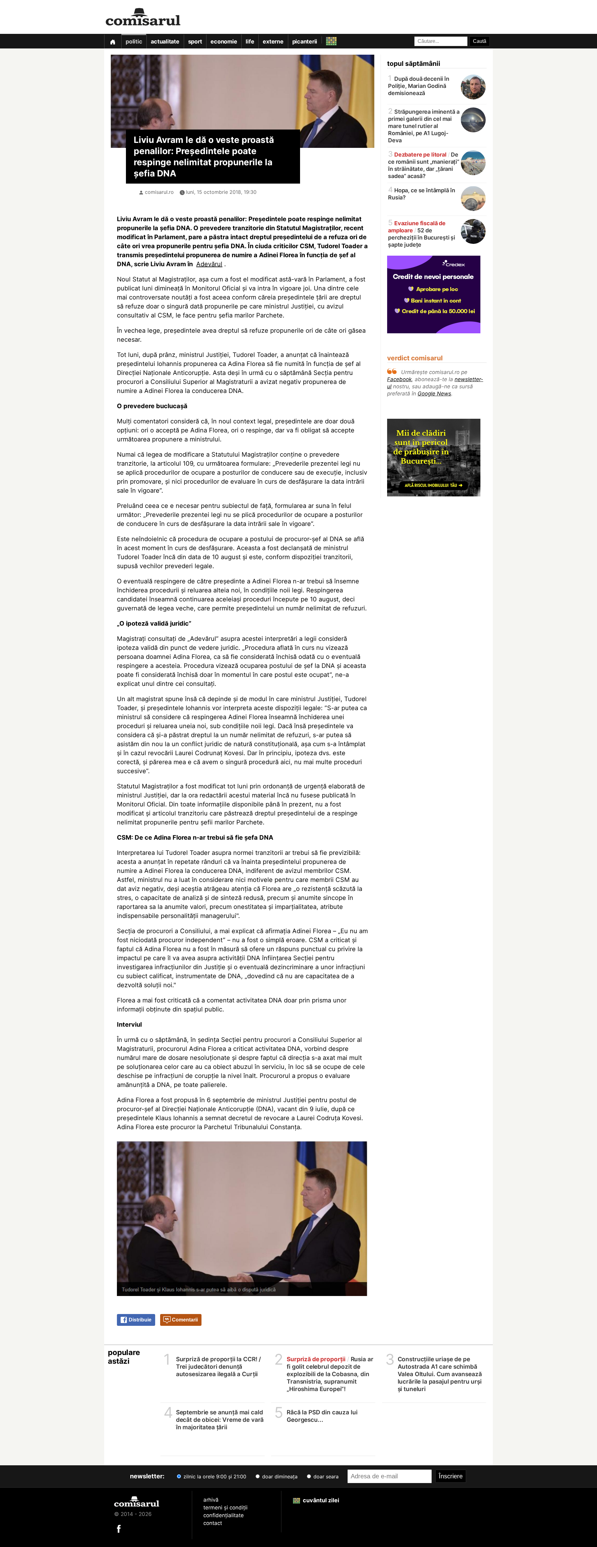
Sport (195, 41)
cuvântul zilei (320, 1500)
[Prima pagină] (112, 41)
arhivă (211, 1500)
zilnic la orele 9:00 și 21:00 (214, 1476)
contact (212, 1523)
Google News (434, 393)
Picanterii (304, 41)
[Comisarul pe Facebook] (118, 1528)
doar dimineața (279, 1476)
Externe (273, 41)
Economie (224, 41)
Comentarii (184, 1319)
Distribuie (139, 1319)
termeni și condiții (225, 1507)
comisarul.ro (159, 192)
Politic (134, 41)
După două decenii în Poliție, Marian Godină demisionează (418, 85)
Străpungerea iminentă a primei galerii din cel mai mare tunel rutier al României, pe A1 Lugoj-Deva (423, 125)
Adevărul (209, 264)
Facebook (399, 379)
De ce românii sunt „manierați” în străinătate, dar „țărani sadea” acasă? (423, 164)
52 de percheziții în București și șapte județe (421, 233)
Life (250, 41)
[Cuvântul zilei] (326, 39)
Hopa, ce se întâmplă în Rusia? (421, 193)
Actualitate (165, 41)
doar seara (325, 1476)
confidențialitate (223, 1515)
